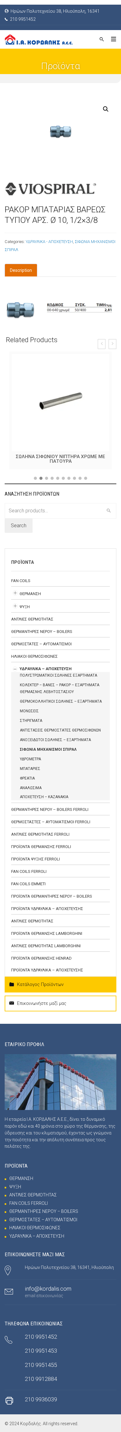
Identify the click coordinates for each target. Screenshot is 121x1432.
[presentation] (101, 344)
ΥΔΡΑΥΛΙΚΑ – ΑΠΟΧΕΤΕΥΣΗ (46, 668)
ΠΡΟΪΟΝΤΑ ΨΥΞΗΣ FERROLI (35, 859)
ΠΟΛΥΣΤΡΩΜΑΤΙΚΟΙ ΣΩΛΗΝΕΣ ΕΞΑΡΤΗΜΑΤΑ (58, 675)
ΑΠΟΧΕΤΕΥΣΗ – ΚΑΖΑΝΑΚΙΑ (44, 797)
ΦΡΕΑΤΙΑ (27, 778)
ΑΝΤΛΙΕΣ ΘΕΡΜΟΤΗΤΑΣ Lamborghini (46, 946)
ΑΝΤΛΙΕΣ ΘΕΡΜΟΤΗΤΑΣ (32, 619)
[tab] (21, 270)
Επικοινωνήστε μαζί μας (41, 1003)
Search (18, 525)
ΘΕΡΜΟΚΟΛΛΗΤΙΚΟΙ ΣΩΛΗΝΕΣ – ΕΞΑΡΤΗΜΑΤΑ (61, 701)
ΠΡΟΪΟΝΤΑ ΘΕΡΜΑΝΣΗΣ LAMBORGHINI (46, 933)
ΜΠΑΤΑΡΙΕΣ (30, 769)
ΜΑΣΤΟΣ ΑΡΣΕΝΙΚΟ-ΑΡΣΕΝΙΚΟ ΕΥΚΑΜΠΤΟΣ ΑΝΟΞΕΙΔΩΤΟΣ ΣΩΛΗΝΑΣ (60, 459)
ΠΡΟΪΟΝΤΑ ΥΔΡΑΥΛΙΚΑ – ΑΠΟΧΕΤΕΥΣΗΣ (47, 908)
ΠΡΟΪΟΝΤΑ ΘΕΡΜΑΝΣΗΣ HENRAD (41, 958)
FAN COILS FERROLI (29, 871)
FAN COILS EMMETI (28, 884)
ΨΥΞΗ (25, 606)
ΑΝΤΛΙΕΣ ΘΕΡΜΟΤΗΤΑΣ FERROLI (40, 834)
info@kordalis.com (48, 1288)
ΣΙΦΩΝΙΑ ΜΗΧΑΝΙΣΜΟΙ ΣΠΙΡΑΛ (48, 749)
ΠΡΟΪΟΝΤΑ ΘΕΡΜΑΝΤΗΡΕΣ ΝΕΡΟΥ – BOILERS (51, 896)
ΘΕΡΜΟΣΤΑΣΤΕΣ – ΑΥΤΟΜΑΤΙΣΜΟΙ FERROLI (50, 822)
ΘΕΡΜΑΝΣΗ (30, 593)
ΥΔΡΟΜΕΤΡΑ (30, 759)
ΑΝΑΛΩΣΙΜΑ (31, 788)
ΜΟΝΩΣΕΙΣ (29, 711)
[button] (35, 478)
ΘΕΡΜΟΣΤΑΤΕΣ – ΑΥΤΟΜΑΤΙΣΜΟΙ (41, 644)
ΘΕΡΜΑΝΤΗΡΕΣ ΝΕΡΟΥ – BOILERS (41, 631)
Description (21, 270)
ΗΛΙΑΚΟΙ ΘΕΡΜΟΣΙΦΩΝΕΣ (34, 656)
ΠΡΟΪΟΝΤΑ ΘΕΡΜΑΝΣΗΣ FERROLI (41, 846)
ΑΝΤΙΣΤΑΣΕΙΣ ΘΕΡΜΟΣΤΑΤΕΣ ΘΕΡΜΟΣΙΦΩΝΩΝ (60, 730)
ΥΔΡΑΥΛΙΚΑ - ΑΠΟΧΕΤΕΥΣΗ (49, 241)
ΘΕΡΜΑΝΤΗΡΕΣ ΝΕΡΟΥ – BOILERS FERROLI (49, 809)
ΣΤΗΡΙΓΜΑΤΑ (31, 720)
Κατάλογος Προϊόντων (40, 984)
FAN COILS (20, 580)
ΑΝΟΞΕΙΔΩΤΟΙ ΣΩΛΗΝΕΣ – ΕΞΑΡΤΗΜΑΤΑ (55, 740)
